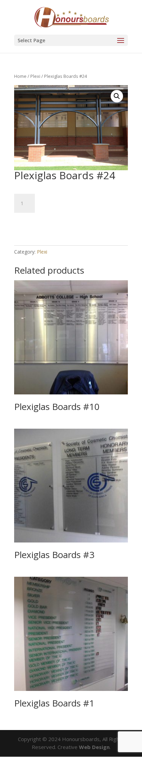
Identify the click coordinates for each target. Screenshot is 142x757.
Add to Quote (43, 223)
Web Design (94, 747)
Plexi (35, 76)
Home (20, 76)
